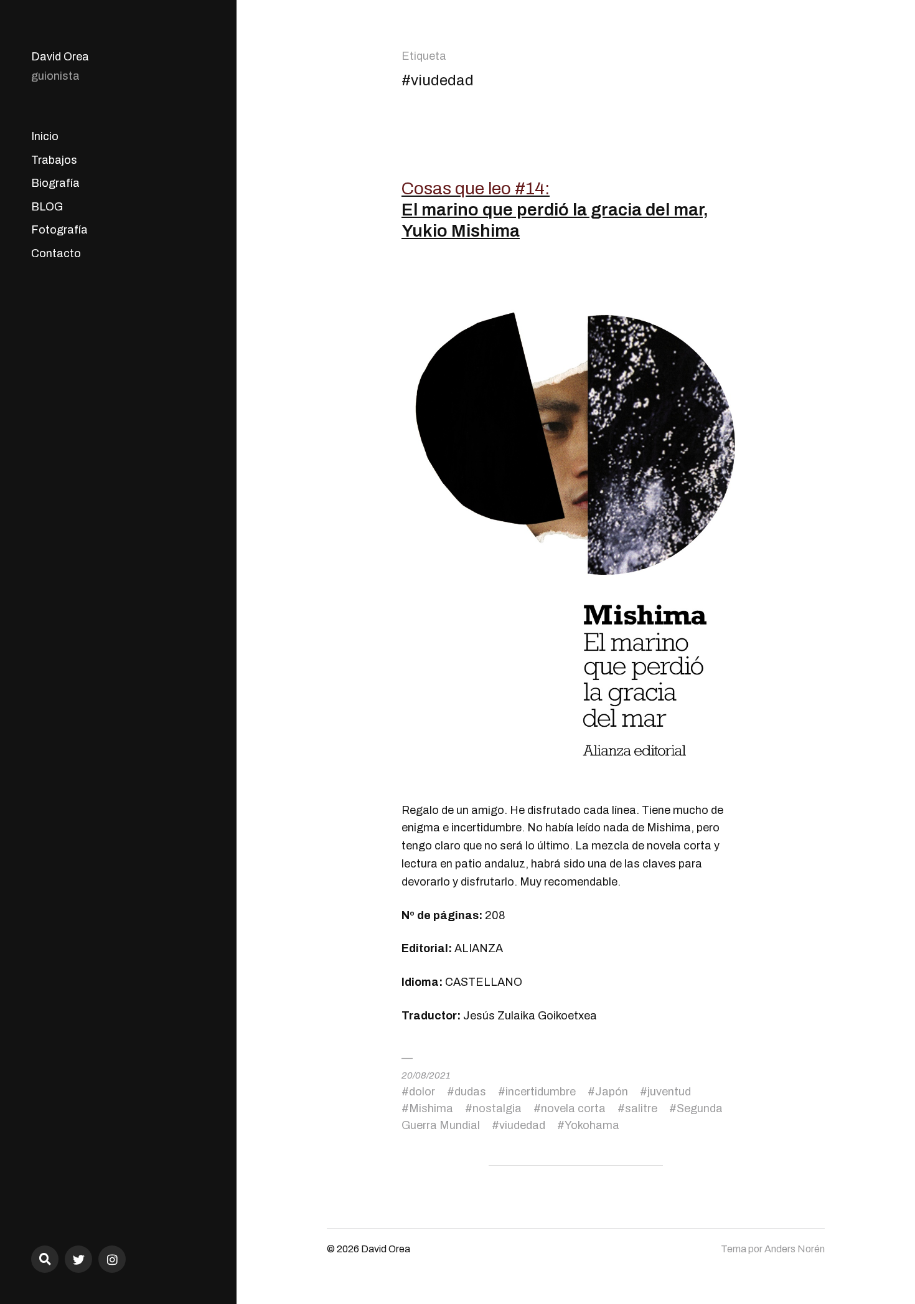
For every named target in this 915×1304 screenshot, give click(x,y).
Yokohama (592, 1125)
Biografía (55, 183)
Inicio (45, 136)
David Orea (60, 56)
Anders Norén (794, 1249)
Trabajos (54, 160)
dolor (422, 1091)
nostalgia (497, 1108)
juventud (669, 1091)
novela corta (573, 1108)
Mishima (431, 1108)
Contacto (56, 253)
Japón (611, 1091)
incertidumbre (540, 1091)
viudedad (522, 1125)
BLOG (47, 207)
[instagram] (112, 1259)
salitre (641, 1108)
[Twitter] (78, 1259)
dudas (470, 1091)
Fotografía (59, 230)
